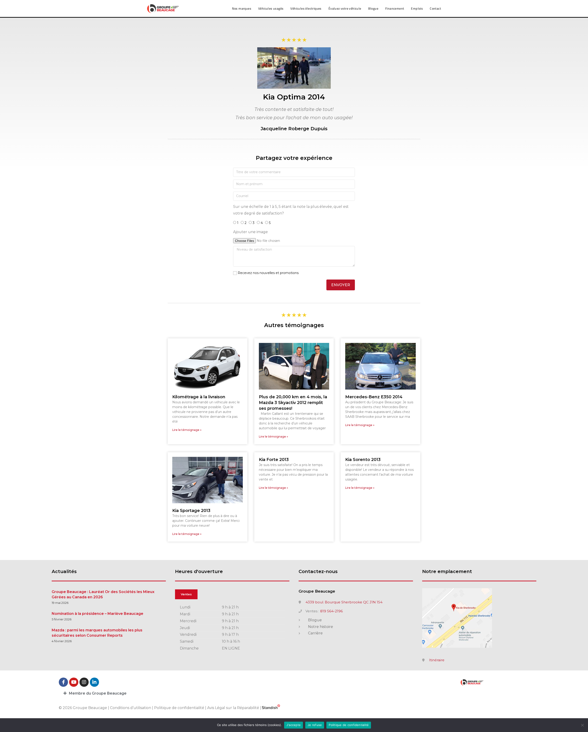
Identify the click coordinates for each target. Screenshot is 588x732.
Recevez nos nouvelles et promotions (268, 273)
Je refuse (315, 725)
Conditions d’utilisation (131, 708)
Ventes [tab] (186, 594)
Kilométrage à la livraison (198, 396)
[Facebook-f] (63, 682)
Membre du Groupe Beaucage (98, 693)
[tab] (294, 693)
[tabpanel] (232, 628)
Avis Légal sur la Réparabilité (233, 708)
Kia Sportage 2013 (191, 510)
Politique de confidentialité (179, 708)
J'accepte (293, 725)
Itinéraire (436, 660)
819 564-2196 (331, 611)
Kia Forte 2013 (274, 459)
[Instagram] (84, 682)
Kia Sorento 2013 (363, 459)
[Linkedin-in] (94, 682)
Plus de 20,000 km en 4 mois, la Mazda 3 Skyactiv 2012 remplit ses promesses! (293, 402)
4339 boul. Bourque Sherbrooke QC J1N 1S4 (343, 602)
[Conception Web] (271, 708)
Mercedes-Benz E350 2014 (373, 396)
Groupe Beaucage (317, 591)
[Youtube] (73, 682)
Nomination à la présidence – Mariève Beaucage (97, 613)
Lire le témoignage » (186, 430)
